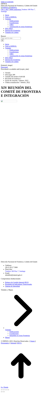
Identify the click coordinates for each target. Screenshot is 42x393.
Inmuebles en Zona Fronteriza (19, 335)
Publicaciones (14, 332)
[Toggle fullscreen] (6, 389)
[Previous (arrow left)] (2, 391)
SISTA (19, 343)
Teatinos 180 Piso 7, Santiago (15, 271)
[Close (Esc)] (2, 389)
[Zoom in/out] (8, 389)
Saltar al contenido (7, 2)
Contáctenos (17, 9)
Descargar (4, 67)
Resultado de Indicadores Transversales (18, 284)
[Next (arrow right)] (4, 391)
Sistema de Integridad (12, 286)
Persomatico (5, 343)
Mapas (7, 337)
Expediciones (14, 334)
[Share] (4, 389)
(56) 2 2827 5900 (7, 9)
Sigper (32, 341)
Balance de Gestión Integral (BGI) (17, 282)
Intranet (13, 343)
